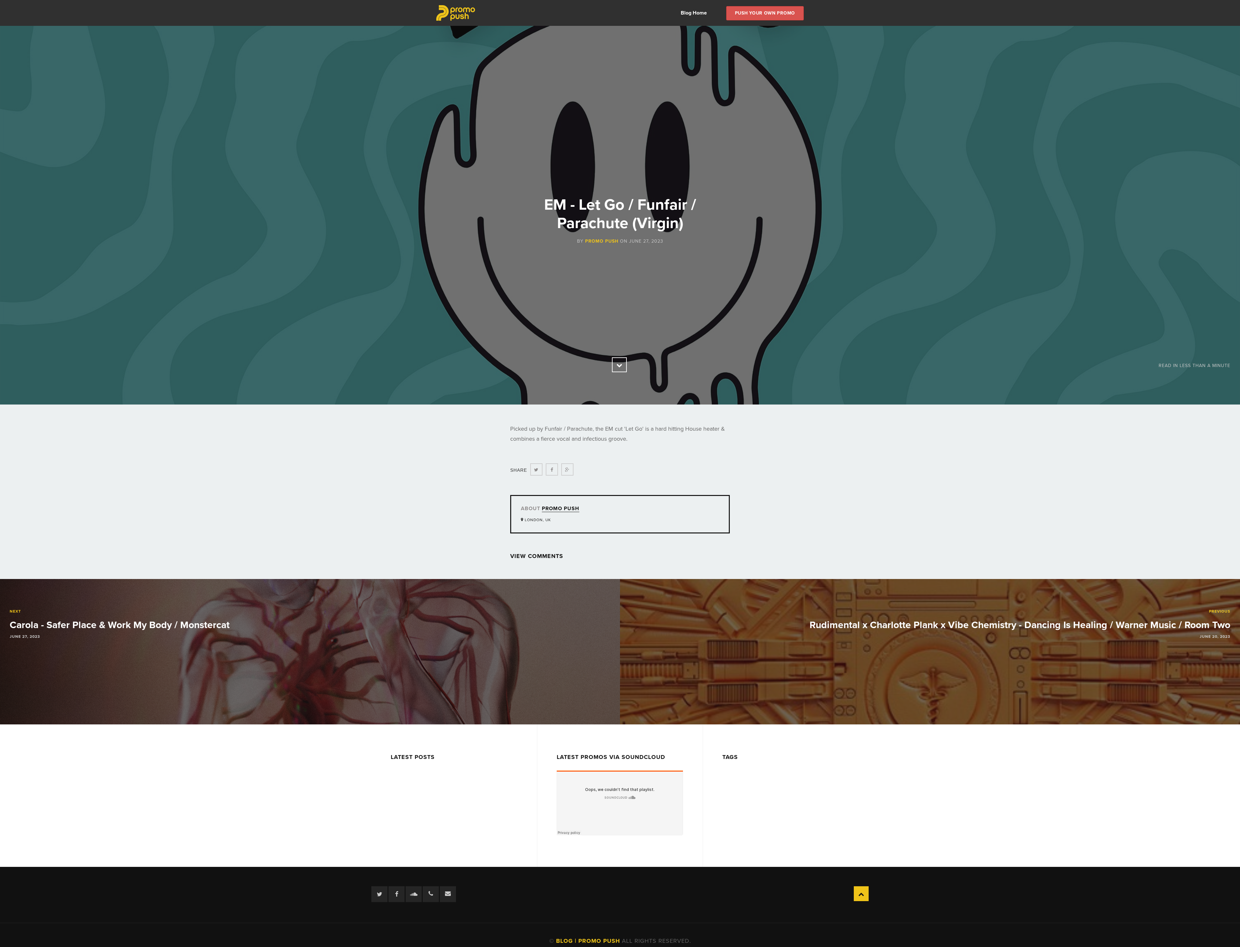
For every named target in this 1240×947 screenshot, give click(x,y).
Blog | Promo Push (589, 940)
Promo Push (601, 241)
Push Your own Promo (765, 13)
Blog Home (694, 13)
